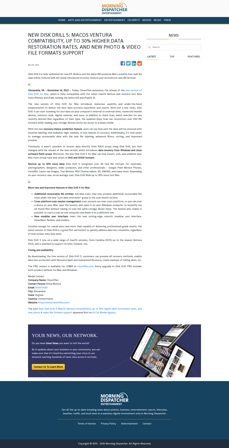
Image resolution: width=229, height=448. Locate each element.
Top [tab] (171, 56)
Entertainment (114, 20)
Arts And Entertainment (85, 20)
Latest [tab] (151, 56)
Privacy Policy (108, 423)
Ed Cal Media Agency (104, 312)
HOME (61, 20)
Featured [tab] (194, 56)
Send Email (41, 287)
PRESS (167, 20)
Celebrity (134, 20)
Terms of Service (87, 423)
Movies (146, 20)
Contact (147, 423)
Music (157, 20)
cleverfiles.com (85, 266)
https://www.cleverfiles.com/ (54, 302)
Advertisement (129, 423)
